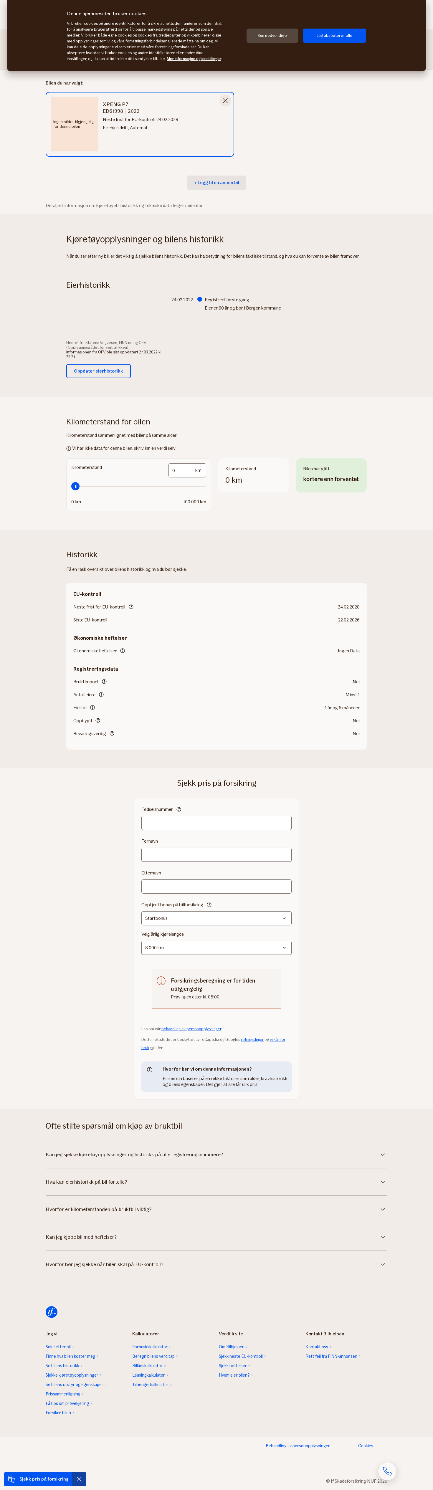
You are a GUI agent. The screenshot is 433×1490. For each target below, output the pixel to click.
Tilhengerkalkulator (150, 1384)
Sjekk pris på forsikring (44, 1479)
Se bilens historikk (62, 1365)
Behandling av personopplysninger (298, 1445)
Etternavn (151, 873)
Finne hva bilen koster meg (70, 1356)
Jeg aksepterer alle (335, 35)
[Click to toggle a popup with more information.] (131, 607)
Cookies (365, 1445)
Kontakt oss (316, 1347)
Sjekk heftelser (233, 1365)
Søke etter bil (58, 1347)
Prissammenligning (63, 1394)
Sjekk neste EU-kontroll (241, 1356)
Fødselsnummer (157, 809)
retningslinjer (252, 1039)
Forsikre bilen (58, 1412)
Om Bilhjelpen (231, 1347)
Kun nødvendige (272, 35)
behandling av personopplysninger (191, 1028)
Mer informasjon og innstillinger (194, 58)
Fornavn (149, 841)
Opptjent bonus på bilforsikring (172, 904)
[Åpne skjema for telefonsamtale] (387, 1471)
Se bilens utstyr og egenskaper (74, 1384)
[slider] (138, 486)
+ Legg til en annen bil (216, 182)
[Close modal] (225, 101)
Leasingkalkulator (148, 1375)
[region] (216, 35)
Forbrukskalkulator (150, 1347)
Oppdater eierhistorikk (98, 371)
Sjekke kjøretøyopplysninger (72, 1375)
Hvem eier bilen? (234, 1375)
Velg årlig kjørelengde (162, 934)
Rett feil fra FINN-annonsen (331, 1356)
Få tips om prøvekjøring (67, 1403)
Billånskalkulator (147, 1365)
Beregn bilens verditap (153, 1356)
